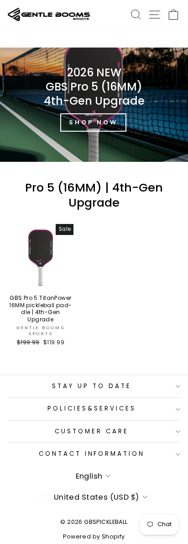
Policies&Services (91, 408)
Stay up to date (91, 386)
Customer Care (92, 431)
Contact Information (92, 453)
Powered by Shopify (94, 536)
